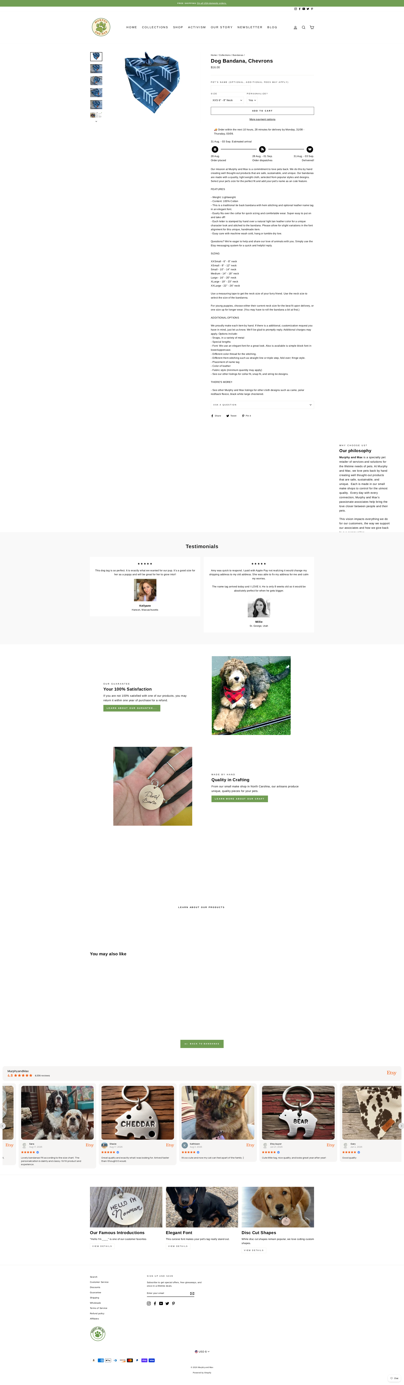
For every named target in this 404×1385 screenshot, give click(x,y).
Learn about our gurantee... (132, 708)
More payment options (263, 119)
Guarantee (95, 1292)
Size (214, 94)
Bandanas (238, 55)
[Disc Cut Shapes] (278, 1207)
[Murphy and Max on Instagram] (149, 1303)
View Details (102, 1246)
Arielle (338, 1143)
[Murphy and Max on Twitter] (167, 1303)
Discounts (95, 1287)
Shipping (94, 1298)
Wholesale (95, 1303)
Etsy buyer (180, 1143)
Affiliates (94, 1319)
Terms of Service (98, 1308)
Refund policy (97, 1313)
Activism (197, 27)
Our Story (222, 27)
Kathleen (99, 1143)
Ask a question (225, 405)
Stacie (16, 1143)
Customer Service (99, 1282)
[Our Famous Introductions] (126, 1207)
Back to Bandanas (204, 1044)
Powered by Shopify (202, 1373)
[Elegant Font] (202, 1207)
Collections (155, 27)
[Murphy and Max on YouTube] (161, 1303)
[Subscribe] (192, 1293)
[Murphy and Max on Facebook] (155, 1303)
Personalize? (257, 94)
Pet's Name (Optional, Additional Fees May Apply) (250, 82)
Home (131, 27)
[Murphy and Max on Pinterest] (173, 1303)
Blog (272, 27)
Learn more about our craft (240, 799)
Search (93, 1277)
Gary (256, 1143)
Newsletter (250, 27)
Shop (178, 27)
